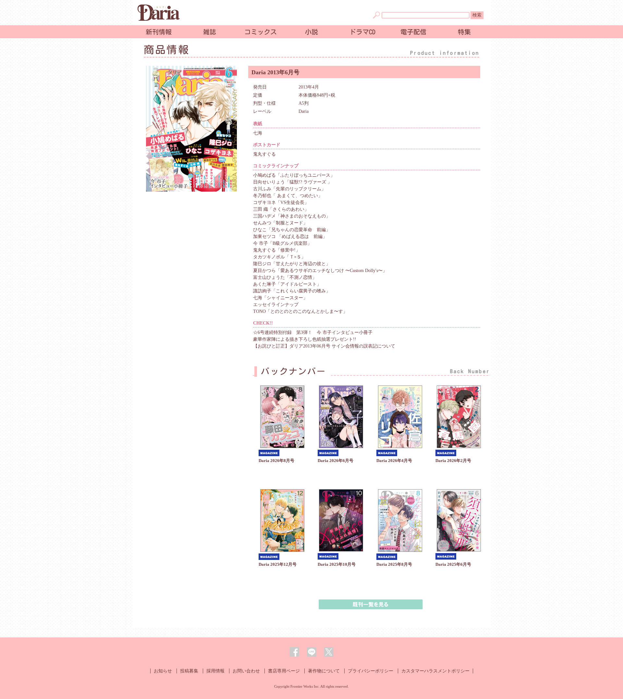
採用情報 (215, 671)
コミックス (260, 32)
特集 (464, 32)
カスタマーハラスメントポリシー (435, 671)
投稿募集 (189, 671)
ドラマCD (362, 32)
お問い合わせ (246, 671)
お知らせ (163, 671)
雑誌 (209, 32)
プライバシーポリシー (370, 671)
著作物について (324, 671)
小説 (311, 32)
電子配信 (413, 32)
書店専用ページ (284, 671)
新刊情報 (159, 32)
